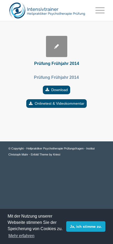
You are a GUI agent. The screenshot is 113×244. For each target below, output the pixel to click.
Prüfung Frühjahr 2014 (56, 63)
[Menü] (97, 10)
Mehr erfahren (21, 236)
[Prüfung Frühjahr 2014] (56, 46)
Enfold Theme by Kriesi (45, 154)
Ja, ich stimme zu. (86, 226)
